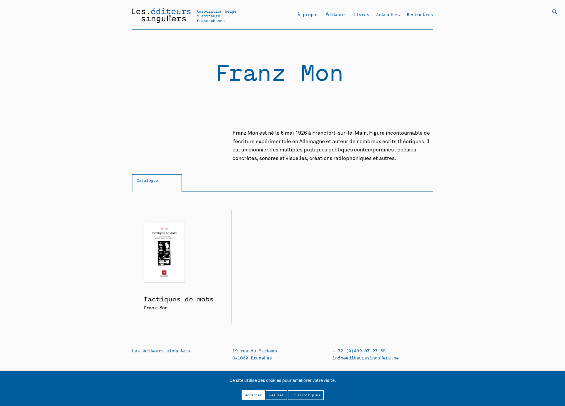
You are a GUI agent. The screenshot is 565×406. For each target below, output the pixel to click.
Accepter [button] (253, 395)
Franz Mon (155, 307)
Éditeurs (336, 14)
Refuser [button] (276, 395)
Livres (361, 14)
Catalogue (147, 180)
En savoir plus (305, 395)
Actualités (388, 14)
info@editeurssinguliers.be (366, 357)
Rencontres (420, 14)
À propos (308, 14)
